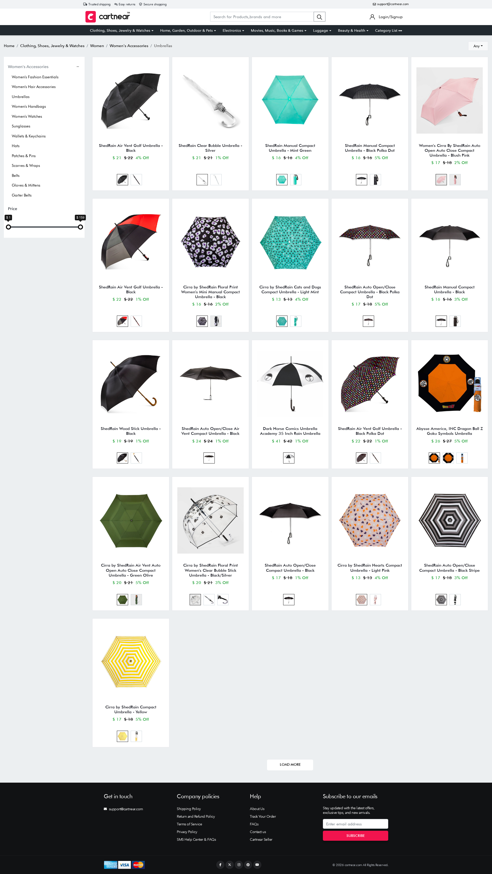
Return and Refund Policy (196, 816)
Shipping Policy (189, 808)
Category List (386, 30)
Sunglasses (21, 126)
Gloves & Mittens (26, 185)
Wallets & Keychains (29, 136)
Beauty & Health (351, 30)
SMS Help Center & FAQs (196, 839)
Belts (15, 175)
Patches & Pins (24, 156)
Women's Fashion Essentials (35, 77)
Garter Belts (22, 195)
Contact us (258, 831)
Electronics (232, 30)
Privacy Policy (187, 831)
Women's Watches (27, 116)
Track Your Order (263, 816)
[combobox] (478, 46)
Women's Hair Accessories (34, 86)
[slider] (8, 227)
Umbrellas (20, 96)
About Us (257, 808)
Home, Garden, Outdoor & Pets (186, 30)
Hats (15, 146)
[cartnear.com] (107, 17)
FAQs (254, 824)
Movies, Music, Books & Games (277, 30)
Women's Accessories (28, 66)
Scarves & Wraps (26, 165)
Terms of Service (189, 824)
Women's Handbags (29, 106)
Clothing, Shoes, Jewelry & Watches (120, 30)
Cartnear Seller (261, 839)
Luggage (320, 30)
